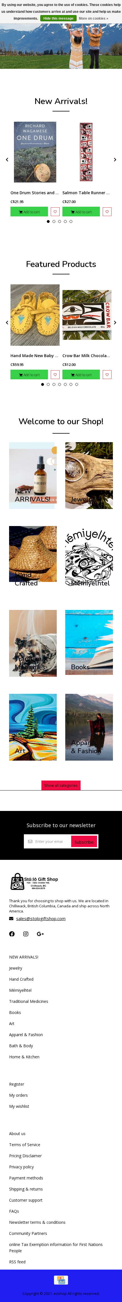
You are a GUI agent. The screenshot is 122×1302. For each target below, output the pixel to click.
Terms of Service (24, 1144)
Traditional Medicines (28, 1001)
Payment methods (26, 1178)
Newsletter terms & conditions (37, 1222)
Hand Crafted (21, 979)
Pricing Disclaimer (25, 1155)
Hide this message (58, 18)
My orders (18, 1095)
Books (15, 1012)
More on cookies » (93, 18)
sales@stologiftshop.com (41, 918)
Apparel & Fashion (26, 1034)
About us (17, 1133)
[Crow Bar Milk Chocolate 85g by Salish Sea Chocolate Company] (87, 315)
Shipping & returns (26, 1189)
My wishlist (19, 1106)
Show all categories (61, 785)
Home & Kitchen (24, 1056)
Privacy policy (21, 1166)
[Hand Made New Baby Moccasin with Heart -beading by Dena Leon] (35, 315)
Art (11, 1023)
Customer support (26, 1200)
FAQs (14, 1211)
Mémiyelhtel (20, 990)
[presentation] (6, 159)
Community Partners (28, 1233)
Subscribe (84, 842)
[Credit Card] (61, 1283)
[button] (48, 221)
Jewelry (15, 968)
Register (16, 1084)
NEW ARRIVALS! (23, 957)
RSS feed (17, 1261)
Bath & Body (21, 1045)
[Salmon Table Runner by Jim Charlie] (87, 152)
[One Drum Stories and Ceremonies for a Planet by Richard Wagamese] (35, 152)
